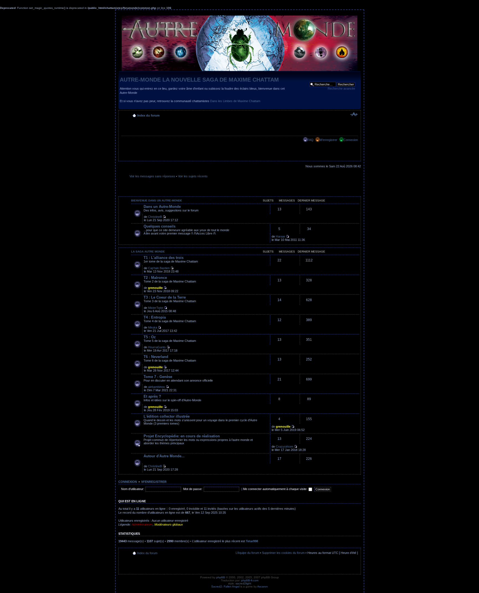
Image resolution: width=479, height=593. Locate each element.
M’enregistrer (328, 140)
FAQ (310, 140)
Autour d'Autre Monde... (164, 456)
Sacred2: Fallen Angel (225, 586)
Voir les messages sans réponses (152, 176)
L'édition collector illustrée (167, 416)
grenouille (155, 287)
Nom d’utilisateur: (132, 489)
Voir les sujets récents (193, 176)
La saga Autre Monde (148, 251)
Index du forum (148, 115)
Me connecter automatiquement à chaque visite (275, 489)
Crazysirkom (284, 446)
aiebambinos (156, 386)
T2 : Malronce (155, 278)
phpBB (220, 577)
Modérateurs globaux (168, 524)
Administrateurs (142, 524)
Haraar (280, 236)
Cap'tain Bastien (159, 268)
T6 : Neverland (156, 357)
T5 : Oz (150, 337)
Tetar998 (252, 541)
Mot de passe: (192, 489)
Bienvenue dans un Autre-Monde (156, 200)
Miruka (152, 327)
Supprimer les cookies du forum (283, 552)
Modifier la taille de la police (354, 114)
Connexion (350, 140)
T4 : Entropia (155, 317)
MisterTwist (155, 307)
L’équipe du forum (247, 552)
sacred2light (243, 583)
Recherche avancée (341, 88)
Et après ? (152, 396)
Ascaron (262, 586)
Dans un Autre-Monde (162, 207)
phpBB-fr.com (249, 580)
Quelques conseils (159, 226)
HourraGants (157, 347)
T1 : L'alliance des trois (164, 258)
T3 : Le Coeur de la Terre (165, 297)
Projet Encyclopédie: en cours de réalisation (182, 436)
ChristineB (155, 216)
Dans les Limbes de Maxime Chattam (235, 101)
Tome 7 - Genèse (158, 377)
